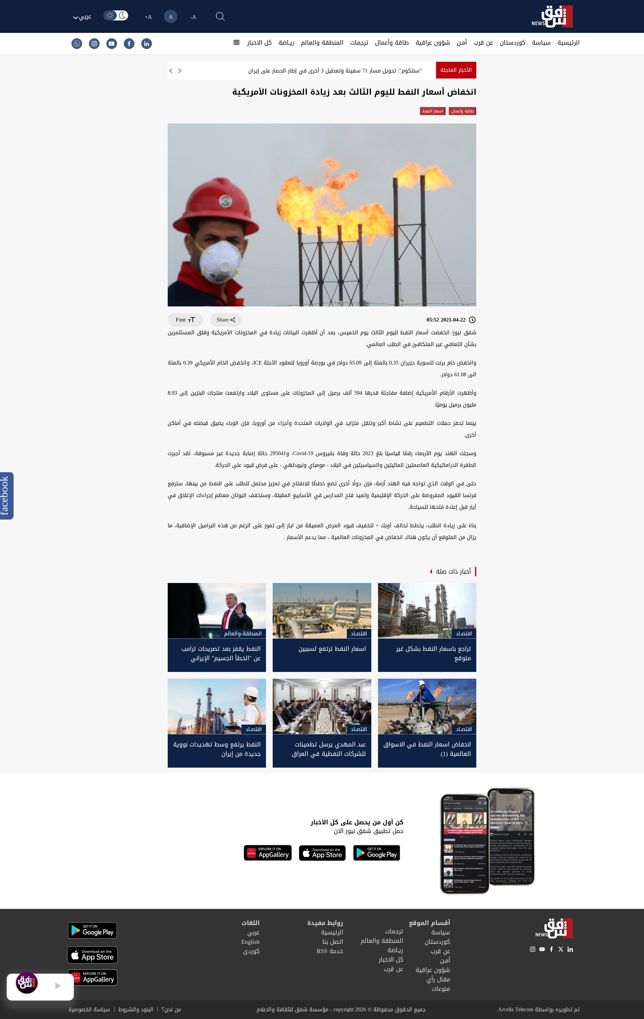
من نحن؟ (171, 1010)
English (250, 942)
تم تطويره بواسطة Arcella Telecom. (538, 1009)
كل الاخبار (259, 42)
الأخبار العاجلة (456, 70)
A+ (148, 17)
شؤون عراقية (433, 42)
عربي (253, 932)
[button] (170, 71)
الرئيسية (568, 42)
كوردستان (512, 42)
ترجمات (359, 42)
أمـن (462, 42)
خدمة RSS (330, 951)
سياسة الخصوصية (89, 1010)
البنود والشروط (135, 1010)
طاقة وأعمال (392, 42)
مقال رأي (438, 979)
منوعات (441, 988)
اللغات (250, 923)
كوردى (251, 951)
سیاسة (541, 42)
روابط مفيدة (325, 923)
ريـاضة (286, 42)
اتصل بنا (332, 942)
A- (193, 17)
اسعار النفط (433, 111)
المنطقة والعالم (322, 42)
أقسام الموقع (429, 923)
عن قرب (483, 42)
